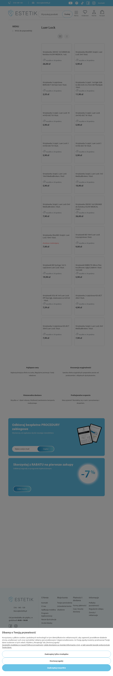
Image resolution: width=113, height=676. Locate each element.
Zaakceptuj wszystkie (56, 668)
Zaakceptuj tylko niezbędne (56, 654)
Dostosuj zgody (56, 661)
